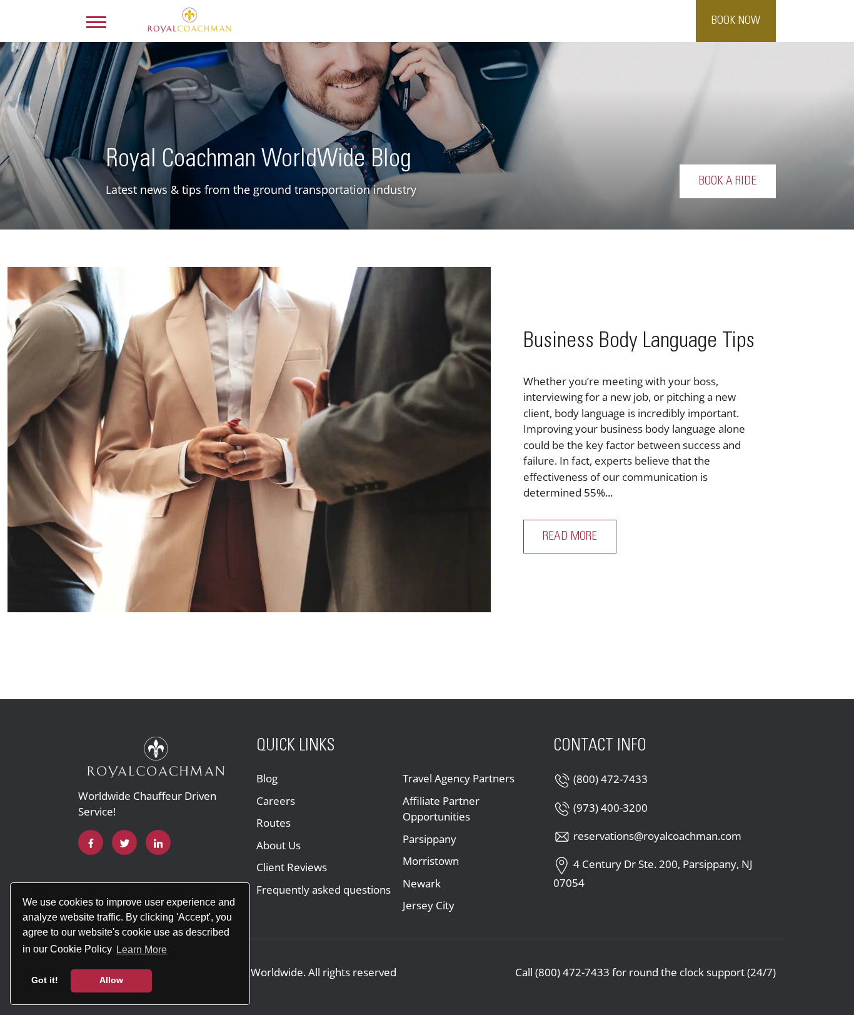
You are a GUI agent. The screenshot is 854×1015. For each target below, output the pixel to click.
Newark (422, 883)
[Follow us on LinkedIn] (158, 842)
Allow (111, 980)
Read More (579, 536)
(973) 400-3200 (610, 807)
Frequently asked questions (323, 889)
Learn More (142, 949)
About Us (278, 845)
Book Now (735, 21)
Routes (273, 823)
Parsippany (429, 839)
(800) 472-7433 (610, 779)
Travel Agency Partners (459, 778)
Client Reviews (291, 867)
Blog (267, 778)
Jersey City (429, 905)
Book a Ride (727, 181)
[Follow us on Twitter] (124, 842)
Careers (275, 801)
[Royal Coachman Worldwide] (189, 19)
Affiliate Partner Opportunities (441, 809)
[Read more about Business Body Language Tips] (249, 439)
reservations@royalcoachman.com (657, 836)
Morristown (431, 861)
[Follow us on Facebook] (90, 842)
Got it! (44, 980)
